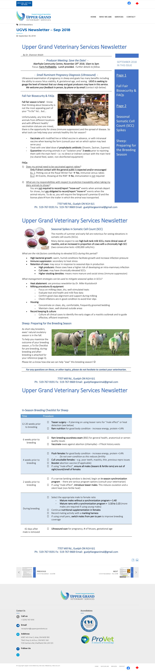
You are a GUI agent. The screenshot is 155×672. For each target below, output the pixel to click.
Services (119, 17)
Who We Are (105, 17)
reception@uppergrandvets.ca (34, 629)
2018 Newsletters (26, 25)
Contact (131, 17)
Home (93, 17)
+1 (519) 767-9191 (27, 620)
